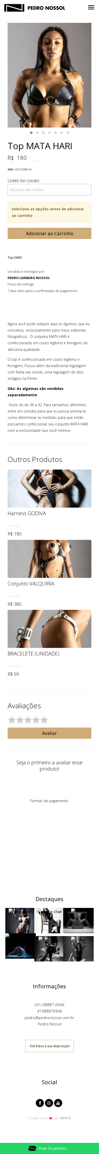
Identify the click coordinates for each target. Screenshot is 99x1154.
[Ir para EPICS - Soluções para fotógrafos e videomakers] (49, 1118)
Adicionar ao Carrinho (49, 233)
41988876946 (49, 1010)
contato (30, 411)
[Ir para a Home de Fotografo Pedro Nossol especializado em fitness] (34, 7)
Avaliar (49, 733)
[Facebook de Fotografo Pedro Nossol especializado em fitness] (40, 1102)
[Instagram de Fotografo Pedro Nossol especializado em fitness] (49, 1102)
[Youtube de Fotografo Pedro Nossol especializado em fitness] (58, 1102)
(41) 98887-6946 (49, 1004)
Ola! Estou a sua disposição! (49, 1046)
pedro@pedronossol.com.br (49, 1017)
